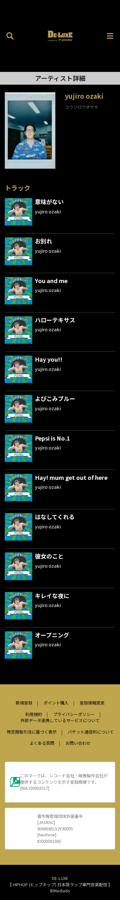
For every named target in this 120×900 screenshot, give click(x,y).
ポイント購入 (56, 703)
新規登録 (24, 703)
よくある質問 (41, 743)
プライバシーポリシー (74, 714)
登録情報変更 (92, 703)
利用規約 (33, 714)
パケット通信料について (91, 732)
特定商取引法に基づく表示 (32, 732)
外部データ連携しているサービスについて (60, 720)
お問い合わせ (78, 743)
